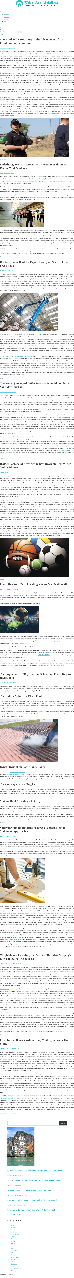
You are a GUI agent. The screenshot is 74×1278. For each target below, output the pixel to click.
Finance (13, 1236)
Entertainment (15, 1234)
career (13, 1230)
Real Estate (14, 1250)
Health (2, 950)
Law (5, 21)
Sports (2, 579)
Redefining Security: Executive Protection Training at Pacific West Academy (33, 166)
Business (6, 17)
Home (1, 34)
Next (14, 1113)
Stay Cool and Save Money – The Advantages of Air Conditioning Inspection (31, 41)
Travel (12, 1266)
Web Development (16, 1268)
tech (12, 1262)
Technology (14, 1264)
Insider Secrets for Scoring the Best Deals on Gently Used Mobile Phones (35, 465)
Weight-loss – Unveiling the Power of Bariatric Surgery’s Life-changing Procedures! (35, 956)
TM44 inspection (56, 113)
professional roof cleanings (12, 774)
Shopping (6, 14)
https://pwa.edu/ (43, 181)
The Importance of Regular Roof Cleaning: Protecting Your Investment (37, 675)
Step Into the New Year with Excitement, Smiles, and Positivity (30, 1190)
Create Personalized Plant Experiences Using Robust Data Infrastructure (35, 1171)
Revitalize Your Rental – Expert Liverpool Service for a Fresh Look (34, 263)
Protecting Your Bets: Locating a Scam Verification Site (34, 584)
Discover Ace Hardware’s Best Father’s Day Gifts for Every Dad (31, 1210)
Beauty (13, 1225)
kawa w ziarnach (66, 450)
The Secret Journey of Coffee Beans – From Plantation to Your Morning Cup (35, 385)
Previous (2, 1113)
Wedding (13, 1271)
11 (12, 1113)
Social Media (14, 1257)
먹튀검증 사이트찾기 (44, 655)
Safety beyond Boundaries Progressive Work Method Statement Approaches (33, 829)
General (6, 19)
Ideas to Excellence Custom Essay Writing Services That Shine (34, 1041)
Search (9, 1120)
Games (13, 1239)
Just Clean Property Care (17, 772)
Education (3, 159)
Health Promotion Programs (13, 939)
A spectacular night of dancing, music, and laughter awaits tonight (32, 1200)
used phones (40, 500)
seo (12, 1252)
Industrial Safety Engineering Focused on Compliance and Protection (33, 1180)
